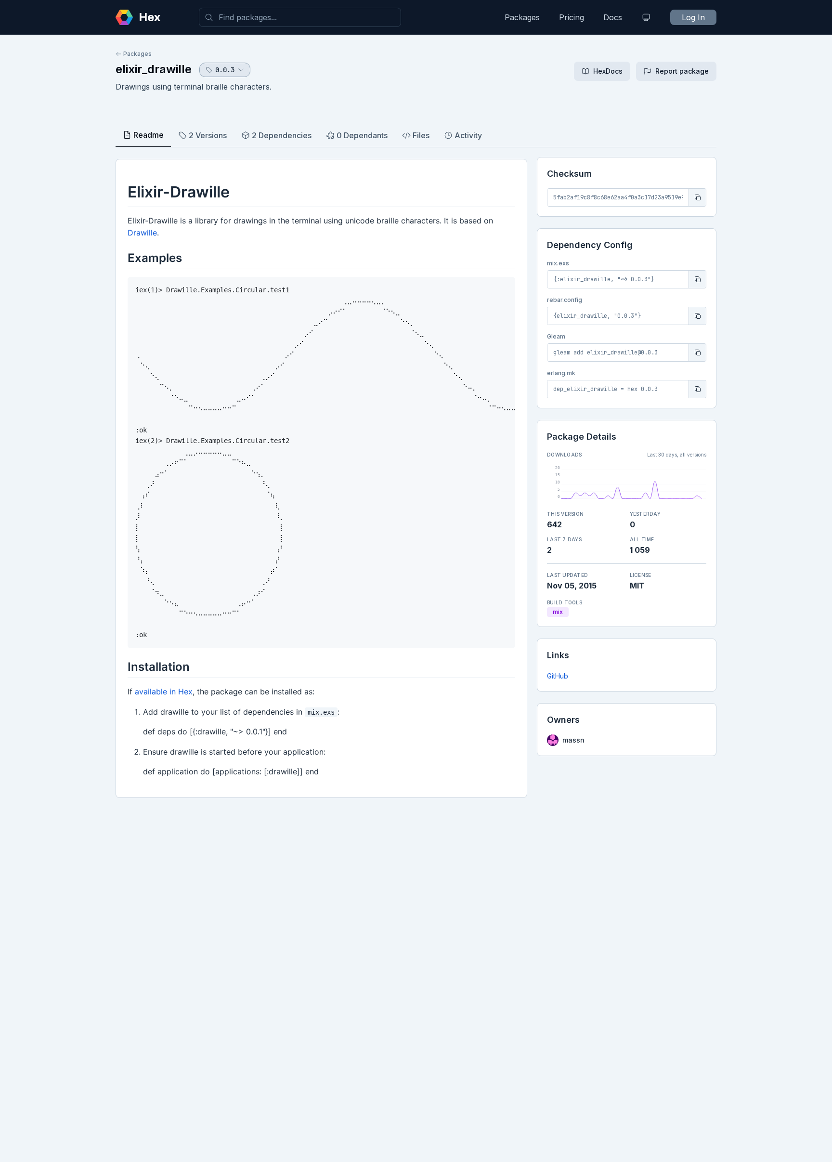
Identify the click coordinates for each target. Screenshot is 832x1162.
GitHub (557, 676)
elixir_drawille (154, 69)
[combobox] (300, 17)
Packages (522, 17)
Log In (693, 17)
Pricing (571, 17)
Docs (612, 17)
